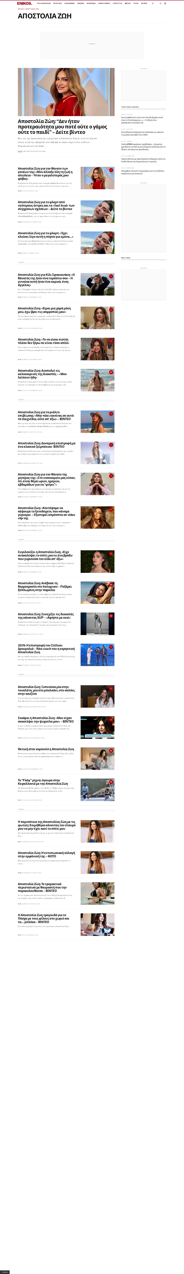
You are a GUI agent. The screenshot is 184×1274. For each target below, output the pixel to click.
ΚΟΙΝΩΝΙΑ (91, 3)
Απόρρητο (5, 1272)
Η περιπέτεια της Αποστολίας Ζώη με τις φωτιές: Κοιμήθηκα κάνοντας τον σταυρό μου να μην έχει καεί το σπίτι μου (46, 825)
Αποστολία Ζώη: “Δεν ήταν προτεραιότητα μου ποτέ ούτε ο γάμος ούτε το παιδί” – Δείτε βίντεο (62, 126)
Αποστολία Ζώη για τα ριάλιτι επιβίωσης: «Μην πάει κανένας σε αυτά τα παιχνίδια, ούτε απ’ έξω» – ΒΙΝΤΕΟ (46, 415)
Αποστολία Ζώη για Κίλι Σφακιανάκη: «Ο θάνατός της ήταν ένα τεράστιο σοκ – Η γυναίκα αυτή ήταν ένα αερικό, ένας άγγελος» (46, 280)
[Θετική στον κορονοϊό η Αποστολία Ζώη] (97, 758)
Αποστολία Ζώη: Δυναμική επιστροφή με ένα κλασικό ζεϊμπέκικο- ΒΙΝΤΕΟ (46, 444)
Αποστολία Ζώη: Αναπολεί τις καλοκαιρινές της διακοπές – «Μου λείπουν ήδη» (42, 374)
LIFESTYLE (117, 3)
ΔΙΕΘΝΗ (80, 3)
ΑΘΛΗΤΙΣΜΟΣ (104, 3)
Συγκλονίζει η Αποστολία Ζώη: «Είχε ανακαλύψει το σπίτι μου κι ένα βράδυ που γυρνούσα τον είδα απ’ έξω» (45, 555)
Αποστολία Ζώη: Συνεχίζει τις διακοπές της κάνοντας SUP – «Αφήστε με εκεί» (46, 615)
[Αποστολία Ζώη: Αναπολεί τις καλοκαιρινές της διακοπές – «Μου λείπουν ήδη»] (97, 380)
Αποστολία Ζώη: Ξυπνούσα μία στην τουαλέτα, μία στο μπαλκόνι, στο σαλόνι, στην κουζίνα (46, 690)
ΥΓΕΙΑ (136, 3)
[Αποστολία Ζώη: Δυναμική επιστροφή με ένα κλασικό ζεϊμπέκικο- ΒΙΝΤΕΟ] (97, 453)
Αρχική (21, 9)
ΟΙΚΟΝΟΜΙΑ (69, 3)
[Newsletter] (165, 3)
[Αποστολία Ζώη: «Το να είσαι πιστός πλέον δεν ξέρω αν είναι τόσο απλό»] (97, 349)
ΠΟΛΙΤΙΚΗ (57, 3)
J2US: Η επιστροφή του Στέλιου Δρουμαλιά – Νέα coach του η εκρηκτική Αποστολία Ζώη (46, 649)
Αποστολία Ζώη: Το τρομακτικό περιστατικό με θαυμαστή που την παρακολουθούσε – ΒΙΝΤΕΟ (42, 887)
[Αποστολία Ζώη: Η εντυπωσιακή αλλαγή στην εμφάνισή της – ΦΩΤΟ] (97, 862)
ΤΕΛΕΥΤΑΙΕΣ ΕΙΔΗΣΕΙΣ (130, 107)
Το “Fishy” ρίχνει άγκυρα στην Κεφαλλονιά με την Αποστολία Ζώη (43, 781)
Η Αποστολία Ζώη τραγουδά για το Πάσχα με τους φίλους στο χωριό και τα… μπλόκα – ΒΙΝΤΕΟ (43, 918)
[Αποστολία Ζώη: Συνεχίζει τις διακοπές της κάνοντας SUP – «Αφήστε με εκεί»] (97, 623)
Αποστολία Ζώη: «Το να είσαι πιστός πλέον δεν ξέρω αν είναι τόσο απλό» (43, 341)
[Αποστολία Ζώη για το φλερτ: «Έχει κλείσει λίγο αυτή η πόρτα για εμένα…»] (97, 242)
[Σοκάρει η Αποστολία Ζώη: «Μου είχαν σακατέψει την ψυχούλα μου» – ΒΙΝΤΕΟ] (97, 727)
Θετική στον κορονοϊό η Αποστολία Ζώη (46, 749)
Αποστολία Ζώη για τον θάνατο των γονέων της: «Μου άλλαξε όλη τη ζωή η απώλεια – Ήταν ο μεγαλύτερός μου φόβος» (45, 174)
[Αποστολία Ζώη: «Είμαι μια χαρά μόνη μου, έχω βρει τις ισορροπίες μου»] (97, 318)
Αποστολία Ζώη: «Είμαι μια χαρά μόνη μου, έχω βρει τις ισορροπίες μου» (44, 310)
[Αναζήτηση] (160, 3)
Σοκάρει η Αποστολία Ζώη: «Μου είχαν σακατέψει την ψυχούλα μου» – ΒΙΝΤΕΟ (46, 719)
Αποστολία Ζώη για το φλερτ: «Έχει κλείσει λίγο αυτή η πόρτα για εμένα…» (45, 234)
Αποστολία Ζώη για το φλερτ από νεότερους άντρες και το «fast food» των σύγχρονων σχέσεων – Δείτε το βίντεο (46, 205)
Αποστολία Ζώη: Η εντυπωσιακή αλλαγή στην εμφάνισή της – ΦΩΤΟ (46, 854)
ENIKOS (24, 3)
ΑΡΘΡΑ (144, 3)
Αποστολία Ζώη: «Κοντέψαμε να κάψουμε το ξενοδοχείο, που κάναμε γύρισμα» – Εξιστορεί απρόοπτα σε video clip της (46, 513)
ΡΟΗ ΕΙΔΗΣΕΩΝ (44, 3)
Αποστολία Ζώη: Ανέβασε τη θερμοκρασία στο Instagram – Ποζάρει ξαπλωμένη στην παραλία (45, 586)
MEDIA (128, 3)
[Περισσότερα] (152, 3)
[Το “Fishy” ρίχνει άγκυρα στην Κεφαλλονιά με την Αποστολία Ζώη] (97, 790)
